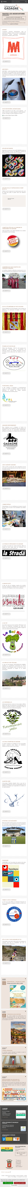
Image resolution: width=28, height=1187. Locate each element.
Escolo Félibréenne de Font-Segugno (12, 306)
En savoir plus (6, 61)
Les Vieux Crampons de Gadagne (11, 741)
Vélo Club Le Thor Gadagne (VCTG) (11, 939)
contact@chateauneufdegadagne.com (16, 22)
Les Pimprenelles (7, 702)
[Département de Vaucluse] (7, 1139)
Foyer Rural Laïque (7, 385)
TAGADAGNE (5, 860)
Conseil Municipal (7, 1050)
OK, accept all (8, 1183)
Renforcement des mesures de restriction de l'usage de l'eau (11, 1080)
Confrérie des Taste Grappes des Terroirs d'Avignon (11, 267)
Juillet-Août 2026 (21, 1153)
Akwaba (4, 29)
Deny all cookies (20, 1183)
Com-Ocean (24, 1176)
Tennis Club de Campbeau (9, 900)
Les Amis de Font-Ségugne (9, 662)
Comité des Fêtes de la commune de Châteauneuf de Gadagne (12, 228)
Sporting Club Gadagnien (9, 821)
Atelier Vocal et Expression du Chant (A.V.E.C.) (12, 188)
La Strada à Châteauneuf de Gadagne (12, 544)
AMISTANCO (5, 69)
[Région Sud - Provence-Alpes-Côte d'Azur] (16, 1139)
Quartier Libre (6, 781)
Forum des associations (14, 1014)
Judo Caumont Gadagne (9, 465)
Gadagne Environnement (9, 425)
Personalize (14, 1185)
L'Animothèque (6, 504)
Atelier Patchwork (7, 148)
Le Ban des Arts (6, 583)
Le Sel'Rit (4, 623)
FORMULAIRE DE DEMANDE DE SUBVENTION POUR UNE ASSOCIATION (14, 18)
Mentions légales (20, 1175)
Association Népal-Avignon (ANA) (11, 109)
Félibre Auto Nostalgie (8, 346)
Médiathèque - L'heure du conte (16, 981)
